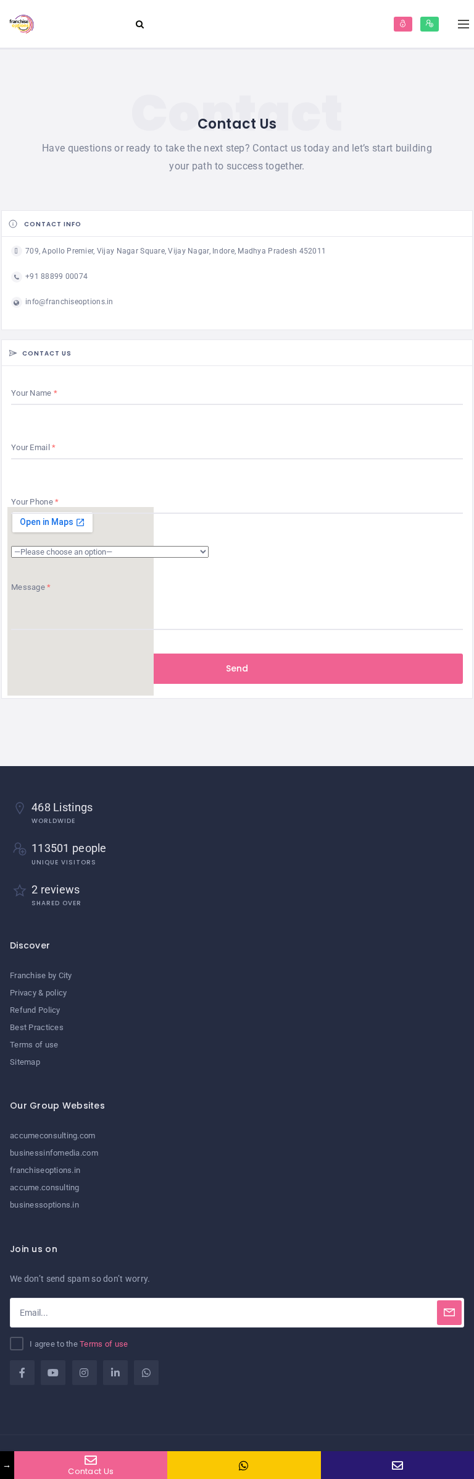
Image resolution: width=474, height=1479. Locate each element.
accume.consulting (45, 1187)
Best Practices (37, 1027)
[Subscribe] (449, 1312)
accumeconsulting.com (53, 1135)
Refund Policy (35, 1010)
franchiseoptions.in (45, 1170)
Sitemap (25, 1062)
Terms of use (34, 1044)
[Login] (403, 24)
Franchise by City (41, 975)
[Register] (429, 24)
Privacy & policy (38, 992)
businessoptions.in (44, 1204)
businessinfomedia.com (54, 1152)
